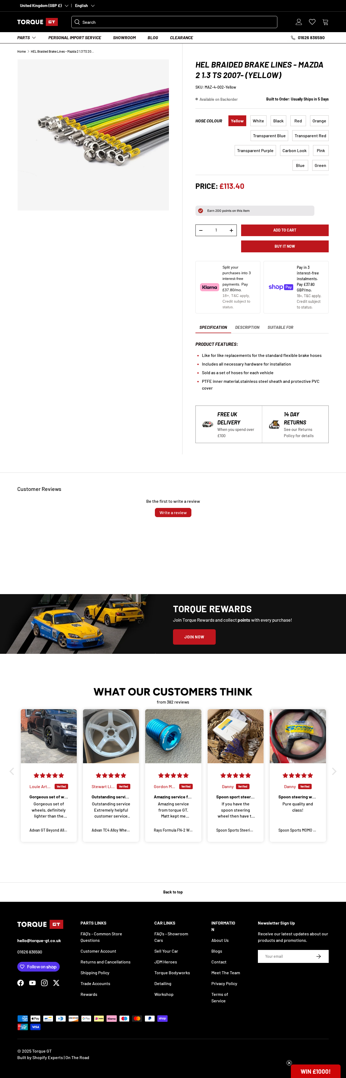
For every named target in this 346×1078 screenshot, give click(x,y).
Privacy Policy (224, 983)
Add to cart (284, 230)
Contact (219, 961)
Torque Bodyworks (172, 972)
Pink (321, 150)
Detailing (162, 983)
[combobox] (174, 22)
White (258, 120)
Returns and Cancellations (106, 961)
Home (21, 51)
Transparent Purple (255, 150)
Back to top (173, 892)
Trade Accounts (95, 983)
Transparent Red (310, 135)
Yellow (237, 120)
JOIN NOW (194, 636)
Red (298, 120)
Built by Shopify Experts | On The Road (53, 1057)
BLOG (153, 37)
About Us (220, 940)
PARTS (23, 37)
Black (278, 120)
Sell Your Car (166, 950)
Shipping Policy (95, 972)
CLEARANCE (181, 37)
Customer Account (98, 950)
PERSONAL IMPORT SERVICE (74, 37)
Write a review (173, 512)
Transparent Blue (269, 135)
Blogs (216, 950)
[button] (325, 22)
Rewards (89, 994)
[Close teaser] (289, 1063)
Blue (300, 165)
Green (320, 165)
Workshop (164, 994)
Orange (319, 120)
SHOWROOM (124, 37)
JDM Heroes (165, 961)
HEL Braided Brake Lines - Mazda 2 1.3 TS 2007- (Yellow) (63, 51)
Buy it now (285, 246)
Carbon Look (294, 150)
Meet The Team (225, 972)
